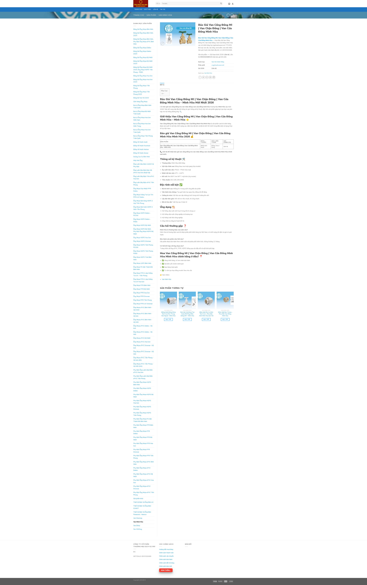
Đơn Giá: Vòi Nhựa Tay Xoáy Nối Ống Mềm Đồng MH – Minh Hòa (187, 314)
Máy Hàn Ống (137, 160)
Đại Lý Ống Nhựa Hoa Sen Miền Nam (142, 118)
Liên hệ (155, 9)
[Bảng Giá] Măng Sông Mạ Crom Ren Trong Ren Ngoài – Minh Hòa (168, 314)
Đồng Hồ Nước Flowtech (141, 146)
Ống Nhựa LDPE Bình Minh (142, 263)
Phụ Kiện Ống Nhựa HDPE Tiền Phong (142, 414)
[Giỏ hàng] (229, 4)
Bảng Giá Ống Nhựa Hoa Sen (142, 76)
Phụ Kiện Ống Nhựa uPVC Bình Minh (143, 463)
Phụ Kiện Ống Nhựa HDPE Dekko (142, 389)
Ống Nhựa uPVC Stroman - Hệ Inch (143, 346)
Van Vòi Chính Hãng (218, 62)
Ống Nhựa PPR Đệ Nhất (141, 289)
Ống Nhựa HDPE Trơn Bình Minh (142, 258)
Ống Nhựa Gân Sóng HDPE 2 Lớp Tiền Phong (143, 202)
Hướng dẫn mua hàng (166, 549)
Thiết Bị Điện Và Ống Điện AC (143, 502)
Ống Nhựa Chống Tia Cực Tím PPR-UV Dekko (143, 196)
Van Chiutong (137, 518)
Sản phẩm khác (138, 499)
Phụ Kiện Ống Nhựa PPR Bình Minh (143, 426)
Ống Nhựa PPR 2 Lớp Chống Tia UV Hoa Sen (142, 280)
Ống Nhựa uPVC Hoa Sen (141, 342)
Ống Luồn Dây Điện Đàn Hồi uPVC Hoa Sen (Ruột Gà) (142, 171)
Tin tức (162, 9)
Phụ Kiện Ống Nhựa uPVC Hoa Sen (143, 481)
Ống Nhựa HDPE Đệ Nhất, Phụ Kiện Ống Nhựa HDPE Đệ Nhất (143, 231)
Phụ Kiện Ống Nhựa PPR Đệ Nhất (142, 438)
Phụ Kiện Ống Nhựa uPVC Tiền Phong (143, 493)
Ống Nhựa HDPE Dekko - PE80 (141, 220)
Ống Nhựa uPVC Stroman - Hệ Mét (143, 353)
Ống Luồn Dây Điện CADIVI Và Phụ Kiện (143, 165)
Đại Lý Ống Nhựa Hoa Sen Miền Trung (142, 125)
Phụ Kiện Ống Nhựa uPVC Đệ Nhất (143, 475)
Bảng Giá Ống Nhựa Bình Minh (143, 29)
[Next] (233, 307)
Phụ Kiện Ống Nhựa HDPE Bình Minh (142, 383)
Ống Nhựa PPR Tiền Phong (142, 300)
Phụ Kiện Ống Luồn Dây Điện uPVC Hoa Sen (143, 371)
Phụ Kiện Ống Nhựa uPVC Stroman (142, 487)
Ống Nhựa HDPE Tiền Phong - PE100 (143, 246)
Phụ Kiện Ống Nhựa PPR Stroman (141, 450)
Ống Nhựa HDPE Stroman (142, 241)
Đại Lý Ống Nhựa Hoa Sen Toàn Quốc (142, 131)
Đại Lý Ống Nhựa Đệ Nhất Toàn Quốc (142, 112)
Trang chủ (138, 15)
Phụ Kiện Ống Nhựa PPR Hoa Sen (143, 444)
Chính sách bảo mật (165, 566)
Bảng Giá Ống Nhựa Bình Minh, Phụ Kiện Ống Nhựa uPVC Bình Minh (143, 41)
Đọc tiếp (168, 319)
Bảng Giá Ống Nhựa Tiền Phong (141, 87)
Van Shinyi (136, 526)
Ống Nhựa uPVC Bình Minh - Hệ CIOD (142, 308)
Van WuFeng (137, 529)
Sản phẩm (151, 15)
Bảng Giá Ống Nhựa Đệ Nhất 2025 (142, 62)
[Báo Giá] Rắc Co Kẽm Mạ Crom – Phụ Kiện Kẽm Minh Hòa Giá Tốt (206, 314)
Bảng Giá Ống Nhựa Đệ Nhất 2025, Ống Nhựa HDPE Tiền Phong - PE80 (143, 69)
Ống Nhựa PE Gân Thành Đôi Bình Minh (143, 268)
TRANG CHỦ (138, 9)
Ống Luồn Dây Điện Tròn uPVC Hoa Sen (143, 177)
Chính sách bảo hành (165, 559)
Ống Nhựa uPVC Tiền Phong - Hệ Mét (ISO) (143, 365)
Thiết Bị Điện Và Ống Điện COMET (142, 507)
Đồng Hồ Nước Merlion (141, 149)
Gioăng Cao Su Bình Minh (141, 157)
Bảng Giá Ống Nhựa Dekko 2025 (142, 52)
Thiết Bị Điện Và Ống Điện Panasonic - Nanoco (142, 513)
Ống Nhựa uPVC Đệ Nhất (141, 338)
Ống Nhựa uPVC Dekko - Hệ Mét (142, 333)
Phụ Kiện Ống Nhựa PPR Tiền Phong (143, 457)
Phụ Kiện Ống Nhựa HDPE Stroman (142, 408)
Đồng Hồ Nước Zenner (140, 153)
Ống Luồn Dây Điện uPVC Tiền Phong (143, 183)
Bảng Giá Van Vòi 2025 (141, 98)
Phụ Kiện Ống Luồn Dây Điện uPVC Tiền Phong (143, 377)
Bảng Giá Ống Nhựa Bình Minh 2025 (143, 34)
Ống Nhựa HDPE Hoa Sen (142, 238)
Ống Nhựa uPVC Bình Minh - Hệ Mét (142, 321)
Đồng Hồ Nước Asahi (140, 142)
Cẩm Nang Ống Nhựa (140, 102)
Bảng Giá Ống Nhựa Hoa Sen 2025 (142, 81)
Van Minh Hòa (165, 15)
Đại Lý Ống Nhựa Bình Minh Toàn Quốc (142, 106)
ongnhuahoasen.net (218, 65)
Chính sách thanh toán (166, 553)
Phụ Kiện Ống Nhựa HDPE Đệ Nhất (143, 395)
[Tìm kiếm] (221, 3)
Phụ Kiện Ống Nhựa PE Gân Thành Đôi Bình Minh (142, 420)
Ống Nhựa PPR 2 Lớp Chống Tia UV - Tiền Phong (142, 274)
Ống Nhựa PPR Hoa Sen (141, 293)
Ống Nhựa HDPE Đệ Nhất (142, 225)
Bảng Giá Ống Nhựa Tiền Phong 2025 (141, 93)
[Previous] (160, 307)
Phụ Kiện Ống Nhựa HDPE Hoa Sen (142, 402)
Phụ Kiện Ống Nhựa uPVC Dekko (142, 469)
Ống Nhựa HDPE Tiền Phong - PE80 (143, 252)
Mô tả (162, 85)
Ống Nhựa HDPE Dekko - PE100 (141, 214)
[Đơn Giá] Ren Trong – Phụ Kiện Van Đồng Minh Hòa (225, 314)
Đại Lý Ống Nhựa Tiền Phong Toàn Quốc (143, 137)
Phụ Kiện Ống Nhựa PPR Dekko (141, 432)
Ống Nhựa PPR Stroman (141, 296)
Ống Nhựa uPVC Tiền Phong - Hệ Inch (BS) (143, 359)
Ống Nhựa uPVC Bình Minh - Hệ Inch (142, 315)
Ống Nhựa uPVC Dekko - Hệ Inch (142, 327)
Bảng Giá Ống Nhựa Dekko (142, 48)
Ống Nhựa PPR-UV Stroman (142, 304)
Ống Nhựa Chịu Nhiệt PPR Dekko (142, 190)
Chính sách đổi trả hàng (166, 563)
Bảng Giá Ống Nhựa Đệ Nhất (142, 57)
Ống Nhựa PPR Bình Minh (141, 285)
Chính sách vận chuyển (166, 556)
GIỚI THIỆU (147, 9)
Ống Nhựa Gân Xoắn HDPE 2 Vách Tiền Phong (143, 208)
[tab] (162, 85)
